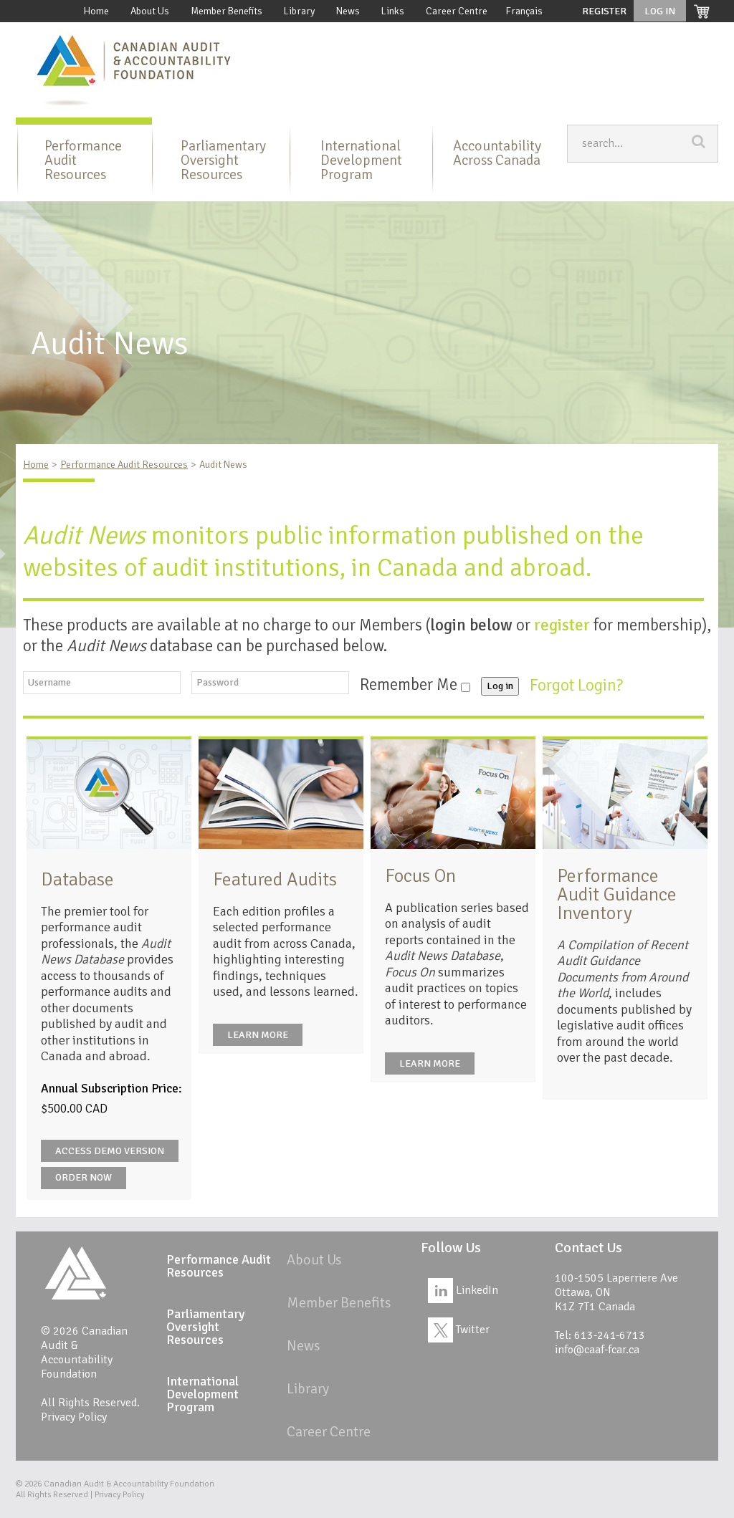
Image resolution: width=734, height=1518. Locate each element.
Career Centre (456, 11)
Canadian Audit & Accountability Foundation (129, 1484)
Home (96, 11)
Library (299, 11)
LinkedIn (475, 1290)
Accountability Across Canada (497, 153)
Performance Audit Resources (83, 160)
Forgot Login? (578, 684)
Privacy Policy (74, 1417)
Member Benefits (226, 11)
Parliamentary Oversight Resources (223, 160)
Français (524, 11)
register (562, 625)
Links (392, 11)
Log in (500, 686)
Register (604, 11)
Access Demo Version (109, 1151)
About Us (149, 11)
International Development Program (361, 160)
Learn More (257, 1035)
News (348, 11)
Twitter (471, 1329)
